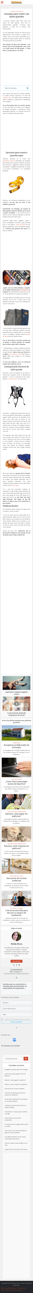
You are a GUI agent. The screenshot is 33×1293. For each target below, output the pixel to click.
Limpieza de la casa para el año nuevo (16, 1149)
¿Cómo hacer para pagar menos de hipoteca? (16, 782)
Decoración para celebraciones (16, 811)
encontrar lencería (12, 379)
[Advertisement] (16, 68)
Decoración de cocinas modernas (16, 879)
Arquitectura (16, 742)
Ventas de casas (16, 779)
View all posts (16, 961)
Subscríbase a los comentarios (12, 1045)
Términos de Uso (21, 1288)
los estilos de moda (16, 354)
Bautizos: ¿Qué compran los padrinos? (16, 847)
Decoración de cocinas (16, 876)
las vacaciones (24, 290)
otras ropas (15, 485)
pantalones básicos (9, 161)
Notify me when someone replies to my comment (18, 1019)
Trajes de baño (20, 224)
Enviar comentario (16, 1022)
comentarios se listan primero (16, 974)
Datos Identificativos (10, 1288)
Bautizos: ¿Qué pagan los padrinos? (16, 815)
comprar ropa (7, 97)
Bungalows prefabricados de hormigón (16, 746)
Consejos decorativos (16, 11)
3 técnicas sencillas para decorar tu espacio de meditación (17, 912)
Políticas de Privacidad (7, 1290)
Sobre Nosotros (18, 1290)
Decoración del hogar (16, 908)
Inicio (2, 1288)
